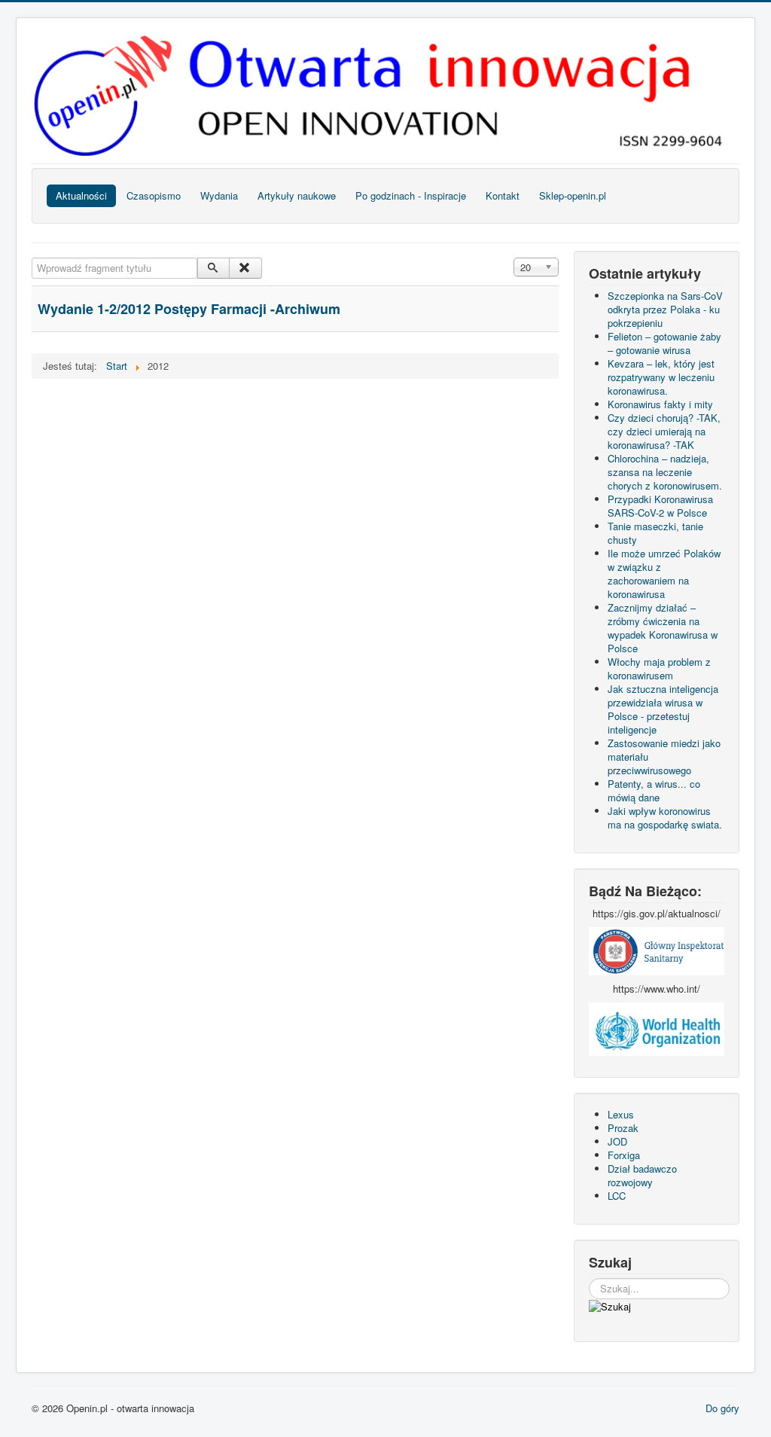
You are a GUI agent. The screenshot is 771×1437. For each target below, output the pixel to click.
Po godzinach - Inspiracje (410, 195)
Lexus (621, 1114)
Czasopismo (153, 195)
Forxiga (624, 1155)
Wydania (219, 195)
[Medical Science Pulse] (656, 949)
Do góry (722, 1408)
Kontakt (503, 195)
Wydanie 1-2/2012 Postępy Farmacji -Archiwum (189, 309)
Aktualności (81, 195)
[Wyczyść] (245, 268)
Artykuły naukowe (297, 195)
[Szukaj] (213, 268)
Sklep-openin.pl (572, 195)
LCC (617, 1195)
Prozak (623, 1128)
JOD (617, 1141)
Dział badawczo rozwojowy (642, 1175)
